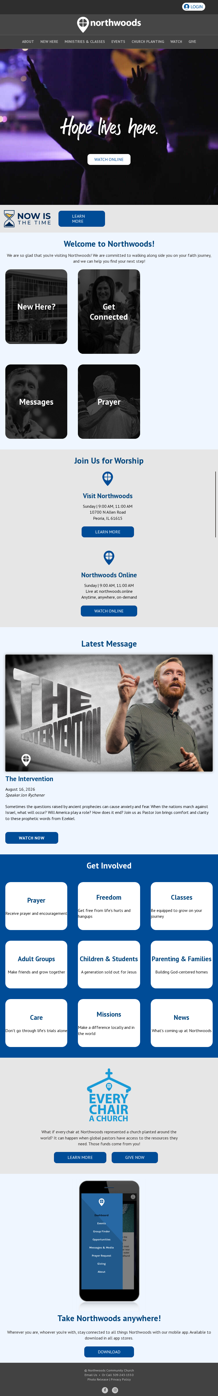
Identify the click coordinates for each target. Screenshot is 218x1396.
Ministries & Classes (85, 41)
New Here (49, 41)
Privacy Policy (121, 1379)
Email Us (91, 1375)
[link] (36, 906)
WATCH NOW (32, 838)
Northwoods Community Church (111, 1370)
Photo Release (97, 1379)
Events (118, 41)
